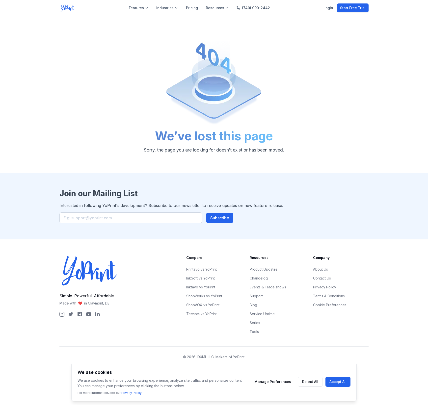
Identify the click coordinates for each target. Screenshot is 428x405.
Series (255, 323)
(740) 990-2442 (256, 8)
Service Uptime (262, 314)
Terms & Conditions (329, 296)
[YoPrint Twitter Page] (70, 314)
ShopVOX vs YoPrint (202, 305)
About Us (320, 269)
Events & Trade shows (268, 287)
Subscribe (219, 217)
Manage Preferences (272, 382)
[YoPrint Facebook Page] (79, 314)
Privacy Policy (324, 287)
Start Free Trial (353, 8)
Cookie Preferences (330, 305)
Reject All (310, 382)
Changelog (259, 278)
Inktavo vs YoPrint (200, 287)
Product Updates (263, 269)
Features (136, 8)
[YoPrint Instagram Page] (61, 314)
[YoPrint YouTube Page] (88, 314)
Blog (253, 305)
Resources (215, 8)
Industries (165, 8)
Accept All (338, 382)
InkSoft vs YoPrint (200, 278)
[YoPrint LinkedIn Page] (97, 314)
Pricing (192, 8)
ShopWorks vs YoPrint (204, 296)
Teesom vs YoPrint (201, 314)
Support (256, 296)
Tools (254, 331)
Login (328, 8)
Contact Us (322, 278)
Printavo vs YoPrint (201, 269)
